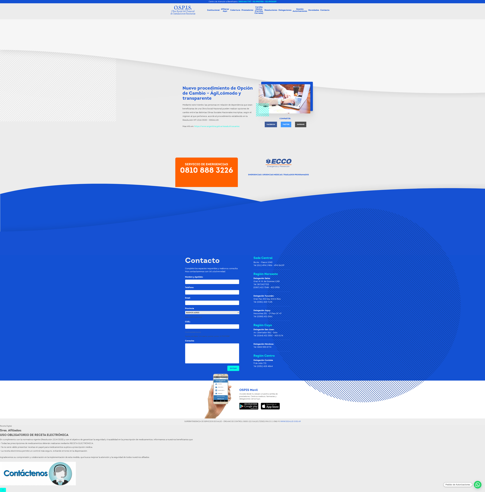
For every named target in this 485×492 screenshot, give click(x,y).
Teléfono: (189, 287)
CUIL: (188, 321)
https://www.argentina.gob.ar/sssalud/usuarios (216, 126)
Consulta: (190, 340)
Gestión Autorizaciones (300, 10)
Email (188, 298)
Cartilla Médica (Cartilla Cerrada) (258, 10)
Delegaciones (284, 10)
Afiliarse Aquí (225, 10)
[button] (477, 484)
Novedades (313, 10)
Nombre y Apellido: (195, 277)
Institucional (213, 10)
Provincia (190, 308)
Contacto (324, 10)
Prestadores (247, 10)
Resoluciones (270, 10)
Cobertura (235, 10)
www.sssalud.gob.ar (290, 421)
